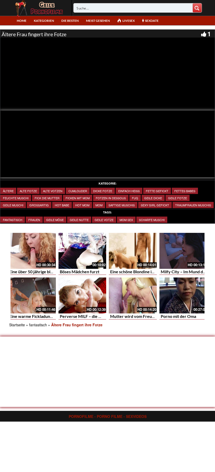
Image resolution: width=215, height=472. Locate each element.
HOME (21, 21)
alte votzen (52, 191)
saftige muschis (122, 205)
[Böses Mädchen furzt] (82, 251)
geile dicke (153, 198)
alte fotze (28, 191)
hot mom (82, 205)
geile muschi (13, 205)
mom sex (126, 220)
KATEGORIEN (44, 21)
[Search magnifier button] (197, 7)
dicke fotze (102, 191)
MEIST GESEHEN (98, 21)
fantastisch (12, 220)
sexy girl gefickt (155, 205)
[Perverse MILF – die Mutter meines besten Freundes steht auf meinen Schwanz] (82, 295)
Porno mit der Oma (178, 316)
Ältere (8, 191)
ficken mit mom (78, 198)
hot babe (62, 205)
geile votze (104, 220)
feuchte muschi (16, 198)
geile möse (55, 220)
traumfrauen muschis (193, 205)
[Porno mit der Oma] (183, 295)
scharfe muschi (152, 220)
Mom (99, 205)
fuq (135, 198)
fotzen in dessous (111, 198)
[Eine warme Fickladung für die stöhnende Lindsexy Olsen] (32, 295)
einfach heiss (129, 191)
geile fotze (177, 198)
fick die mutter (47, 198)
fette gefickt (157, 191)
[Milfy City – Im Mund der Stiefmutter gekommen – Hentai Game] (183, 251)
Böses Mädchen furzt (79, 271)
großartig (39, 205)
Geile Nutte (79, 220)
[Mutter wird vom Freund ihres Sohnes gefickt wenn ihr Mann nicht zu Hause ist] (133, 295)
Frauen (34, 220)
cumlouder (77, 191)
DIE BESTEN (70, 21)
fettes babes (184, 191)
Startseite (17, 324)
